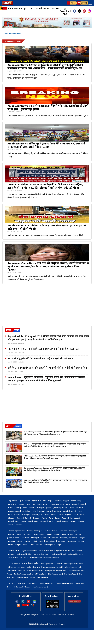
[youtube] (84, 11)
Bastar (41, 541)
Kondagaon (38, 530)
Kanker (54, 530)
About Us (70, 614)
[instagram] (89, 11)
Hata (16, 521)
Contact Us (62, 614)
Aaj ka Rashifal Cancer (41, 554)
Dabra (31, 507)
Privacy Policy (24, 614)
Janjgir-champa (39, 534)
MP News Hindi (40, 574)
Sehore (53, 514)
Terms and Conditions (48, 614)
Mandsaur (57, 511)
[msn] (32, 606)
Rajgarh (65, 518)
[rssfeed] (18, 606)
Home (4, 33)
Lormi (25, 544)
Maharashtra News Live (16, 570)
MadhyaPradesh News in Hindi (55, 570)
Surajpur (81, 541)
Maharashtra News (34, 567)
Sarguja (18, 544)
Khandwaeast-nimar (57, 504)
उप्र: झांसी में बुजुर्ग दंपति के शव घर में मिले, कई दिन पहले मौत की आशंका (41, 360)
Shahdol (28, 518)
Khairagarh (35, 537)
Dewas (82, 504)
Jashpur (49, 534)
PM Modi (57, 9)
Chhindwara (75, 500)
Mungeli (58, 544)
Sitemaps (26, 605)
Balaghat (27, 514)
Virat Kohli (21, 583)
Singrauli (68, 514)
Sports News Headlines (65, 583)
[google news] (56, 11)
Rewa (51, 518)
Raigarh (39, 544)
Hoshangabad (37, 514)
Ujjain (21, 500)
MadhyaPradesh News (35, 570)
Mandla (66, 511)
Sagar (76, 514)
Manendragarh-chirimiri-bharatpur (72, 537)
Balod (35, 541)
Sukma (10, 544)
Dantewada (27, 534)
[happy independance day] (47, 22)
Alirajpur (57, 500)
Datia (18, 507)
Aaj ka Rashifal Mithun (24, 554)
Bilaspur (27, 541)
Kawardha (63, 530)
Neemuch (79, 507)
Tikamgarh (40, 507)
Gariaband (25, 537)
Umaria (74, 504)
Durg (19, 534)
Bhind (80, 511)
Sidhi (30, 521)
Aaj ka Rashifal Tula (15, 557)
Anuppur (66, 500)
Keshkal (47, 530)
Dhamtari (11, 534)
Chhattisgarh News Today (73, 563)
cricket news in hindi (39, 587)
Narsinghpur (26, 511)
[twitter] (23, 602)
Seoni (61, 514)
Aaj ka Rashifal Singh (59, 554)
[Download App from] (52, 603)
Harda (47, 514)
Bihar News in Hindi (55, 574)
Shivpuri (20, 518)
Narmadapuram (14, 511)
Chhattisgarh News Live (16, 567)
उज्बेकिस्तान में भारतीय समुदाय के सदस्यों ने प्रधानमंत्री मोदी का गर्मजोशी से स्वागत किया (48, 369)
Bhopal (73, 511)
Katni (68, 504)
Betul (10, 514)
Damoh (10, 507)
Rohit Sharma (32, 583)
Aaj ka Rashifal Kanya (75, 554)
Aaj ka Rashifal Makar (50, 557)
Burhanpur (18, 514)
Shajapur (36, 518)
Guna (28, 504)
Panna (72, 507)
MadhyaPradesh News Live (23, 574)
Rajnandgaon (48, 544)
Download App (65, 12)
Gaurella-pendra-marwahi (63, 534)
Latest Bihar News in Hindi (26, 577)
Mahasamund (53, 537)
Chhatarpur (12, 504)
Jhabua (48, 507)
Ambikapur (73, 530)
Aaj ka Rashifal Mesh (63, 550)
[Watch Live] (74, 602)
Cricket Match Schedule (22, 587)
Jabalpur (56, 507)
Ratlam (41, 511)
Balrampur (61, 541)
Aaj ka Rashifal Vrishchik (32, 557)
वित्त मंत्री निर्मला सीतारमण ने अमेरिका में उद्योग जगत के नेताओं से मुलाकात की (43, 350)
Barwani (64, 507)
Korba (29, 530)
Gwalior (21, 504)
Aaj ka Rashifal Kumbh (29, 550)
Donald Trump (42, 9)
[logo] (7, 4)
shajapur (19, 524)
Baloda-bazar (51, 541)
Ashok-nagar (47, 500)
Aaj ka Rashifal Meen (46, 550)
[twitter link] (79, 11)
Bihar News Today (70, 574)
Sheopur (11, 518)
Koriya (43, 537)
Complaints (35, 614)
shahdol (81, 521)
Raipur (32, 544)
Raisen (57, 518)
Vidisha (44, 518)
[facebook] (16, 602)
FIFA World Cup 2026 (20, 9)
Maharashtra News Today (73, 567)
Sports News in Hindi (47, 583)
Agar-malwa (36, 500)
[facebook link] (74, 11)
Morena (49, 511)
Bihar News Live (42, 577)
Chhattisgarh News (46, 563)
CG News (59, 563)
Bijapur (20, 541)
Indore (27, 500)
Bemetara (11, 541)
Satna (82, 514)
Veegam (62, 624)
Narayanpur (72, 541)
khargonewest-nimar (40, 504)
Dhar (34, 511)
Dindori (24, 507)
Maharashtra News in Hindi (52, 567)
